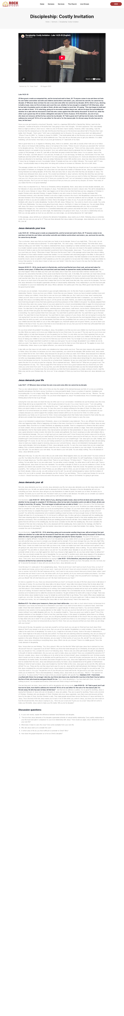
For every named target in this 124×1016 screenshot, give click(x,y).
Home (47, 22)
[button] (84, 4)
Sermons (54, 22)
